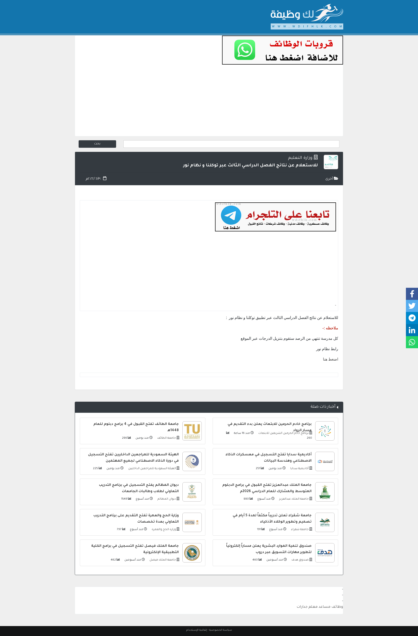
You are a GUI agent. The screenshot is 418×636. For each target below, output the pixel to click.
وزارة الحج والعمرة (163, 529)
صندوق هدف (300, 560)
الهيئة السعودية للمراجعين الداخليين (151, 468)
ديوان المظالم (166, 499)
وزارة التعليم (300, 158)
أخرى (329, 179)
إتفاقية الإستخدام (196, 630)
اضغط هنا (330, 359)
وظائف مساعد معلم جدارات (320, 607)
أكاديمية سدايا (299, 468)
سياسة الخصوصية (220, 630)
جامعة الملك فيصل (162, 560)
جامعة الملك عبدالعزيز (293, 499)
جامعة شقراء (299, 529)
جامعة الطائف (166, 438)
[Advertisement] (209, 102)
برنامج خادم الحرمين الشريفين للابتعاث (283, 433)
